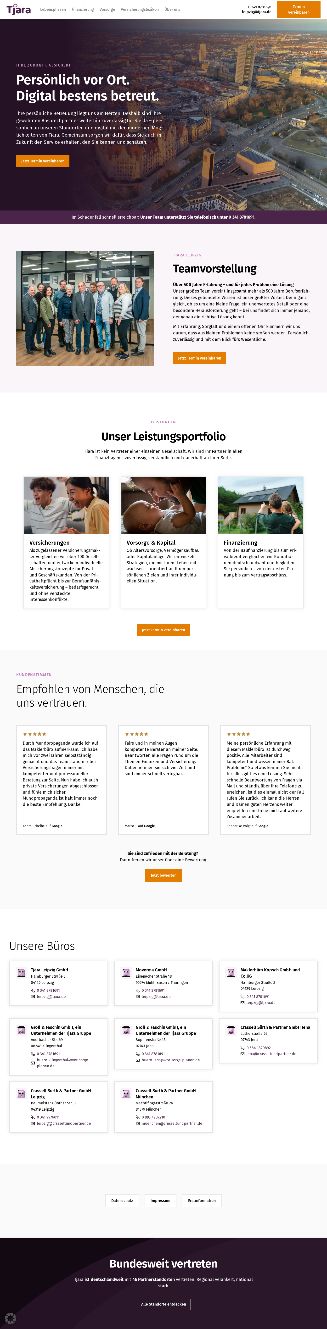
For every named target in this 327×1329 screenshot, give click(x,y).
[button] (10, 1318)
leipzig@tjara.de (256, 12)
